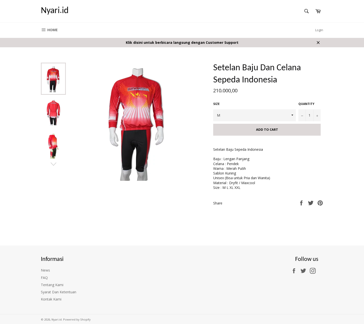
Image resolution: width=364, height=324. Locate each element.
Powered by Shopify (77, 319)
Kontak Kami (51, 299)
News (45, 270)
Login (319, 30)
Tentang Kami (52, 284)
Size (216, 104)
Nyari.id (55, 10)
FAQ (44, 277)
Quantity (306, 104)
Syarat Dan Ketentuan (58, 292)
